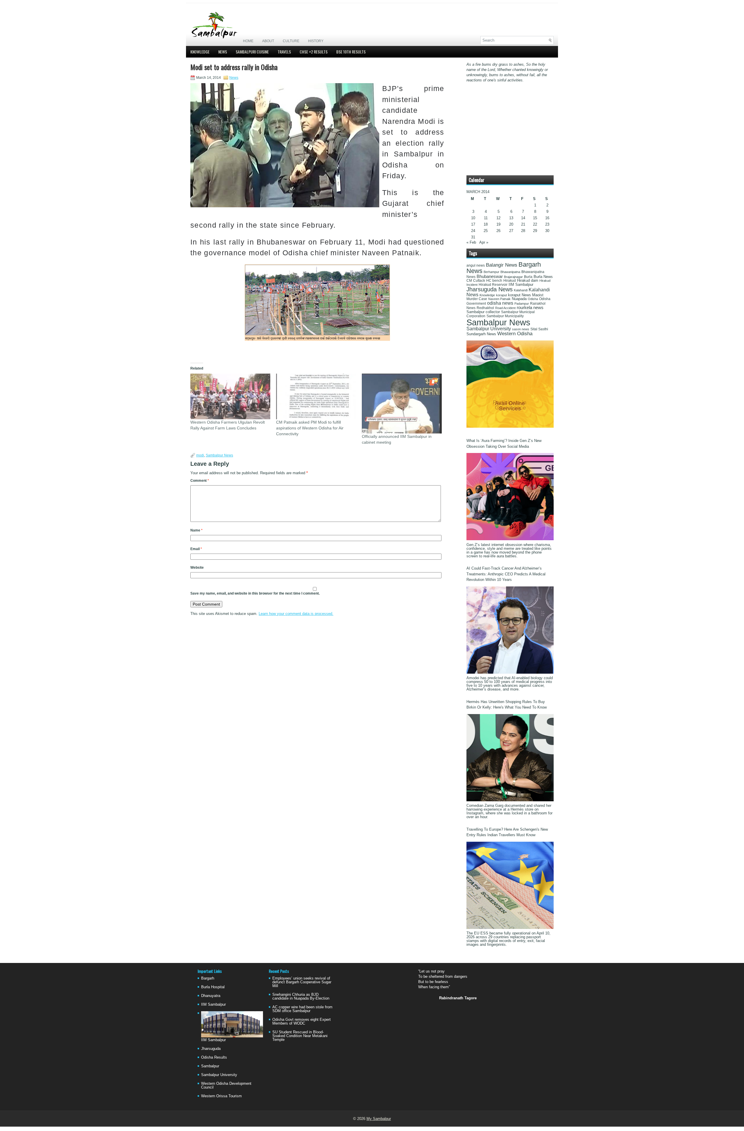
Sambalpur (210, 1066)
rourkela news (530, 307)
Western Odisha (514, 333)
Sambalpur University (488, 328)
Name (196, 530)
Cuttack (479, 281)
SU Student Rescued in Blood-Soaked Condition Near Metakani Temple (300, 1036)
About (268, 41)
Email (196, 549)
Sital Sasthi (539, 329)
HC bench (494, 280)
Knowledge (200, 52)
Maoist (537, 295)
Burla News (543, 276)
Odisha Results (214, 1057)
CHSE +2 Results (314, 52)
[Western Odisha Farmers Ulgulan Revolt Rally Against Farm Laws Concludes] (230, 396)
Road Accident (505, 308)
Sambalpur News (219, 455)
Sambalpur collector (483, 312)
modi (200, 455)
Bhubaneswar (490, 276)
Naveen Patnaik (499, 299)
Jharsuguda (211, 1048)
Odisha (533, 299)
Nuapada (519, 299)
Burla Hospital (213, 987)
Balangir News (501, 265)
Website (197, 568)
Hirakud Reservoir (493, 284)
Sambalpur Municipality (505, 316)
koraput (501, 295)
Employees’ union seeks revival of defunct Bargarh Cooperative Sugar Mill (301, 982)
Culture (291, 41)
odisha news (500, 303)
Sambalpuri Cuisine (252, 52)
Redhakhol (485, 308)
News (222, 52)
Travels (284, 52)
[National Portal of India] (510, 426)
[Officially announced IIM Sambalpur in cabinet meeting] (402, 404)
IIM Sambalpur (521, 285)
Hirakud (509, 281)
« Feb (471, 242)
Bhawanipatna (510, 272)
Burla (528, 277)
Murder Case (476, 299)
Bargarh (207, 978)
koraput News (519, 295)
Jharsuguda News (489, 289)
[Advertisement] (486, 19)
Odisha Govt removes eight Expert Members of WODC (301, 1021)
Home (248, 41)
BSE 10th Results (351, 52)
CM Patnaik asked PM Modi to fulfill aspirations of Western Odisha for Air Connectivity (310, 428)
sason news (520, 329)
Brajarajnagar (513, 277)
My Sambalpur (378, 1118)
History (315, 41)
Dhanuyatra (210, 995)
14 (523, 218)
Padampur (521, 303)
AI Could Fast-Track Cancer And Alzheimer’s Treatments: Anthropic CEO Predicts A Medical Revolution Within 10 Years (506, 574)
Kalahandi (520, 290)
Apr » (483, 242)
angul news (475, 265)
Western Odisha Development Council (226, 1085)
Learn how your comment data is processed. (296, 613)
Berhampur (491, 272)
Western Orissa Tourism (221, 1096)
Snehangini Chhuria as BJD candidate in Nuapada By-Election (300, 996)
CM (469, 280)
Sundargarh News (481, 334)
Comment (199, 481)
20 (511, 224)
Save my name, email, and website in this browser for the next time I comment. (255, 593)
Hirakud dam (527, 280)
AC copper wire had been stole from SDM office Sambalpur (302, 1009)
